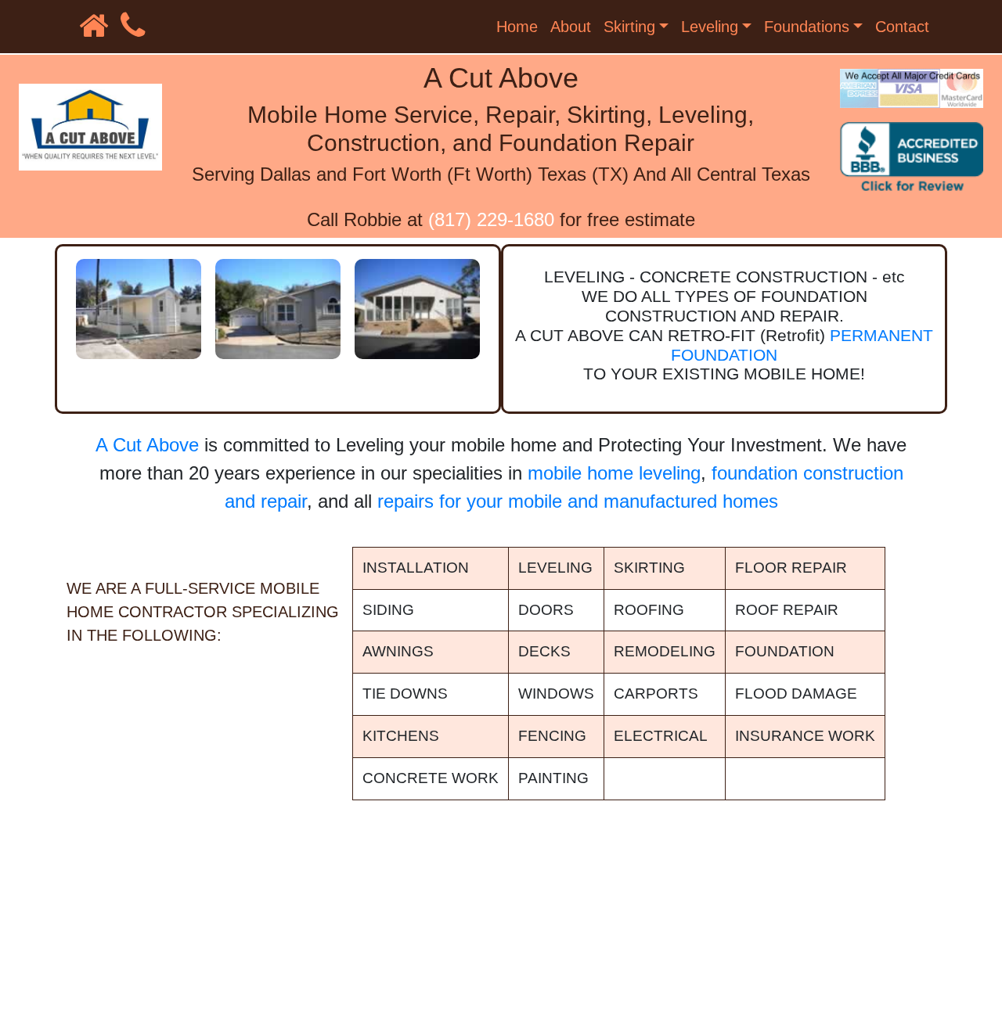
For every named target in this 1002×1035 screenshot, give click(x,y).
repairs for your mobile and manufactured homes (577, 501)
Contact (902, 26)
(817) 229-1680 (491, 219)
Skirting (629, 26)
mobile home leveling (614, 472)
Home (517, 26)
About (570, 26)
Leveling (709, 26)
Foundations (806, 26)
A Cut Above (147, 444)
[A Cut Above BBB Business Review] (915, 164)
